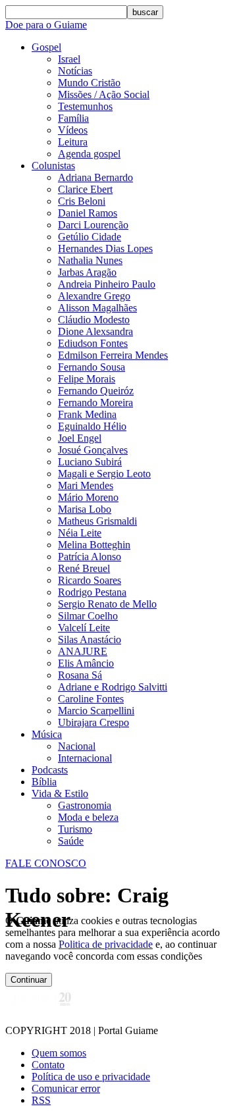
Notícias (75, 70)
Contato (48, 1064)
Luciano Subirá (90, 461)
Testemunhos (85, 106)
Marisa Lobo (84, 509)
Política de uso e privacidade (91, 1076)
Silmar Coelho (88, 615)
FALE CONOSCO (45, 863)
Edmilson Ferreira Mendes (113, 355)
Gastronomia (84, 805)
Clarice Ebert (85, 189)
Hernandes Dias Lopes (105, 248)
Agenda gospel (89, 153)
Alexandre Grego (94, 295)
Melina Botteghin (94, 544)
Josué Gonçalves (93, 449)
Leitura (73, 141)
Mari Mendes (85, 485)
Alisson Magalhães (97, 307)
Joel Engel (79, 438)
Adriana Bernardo (95, 177)
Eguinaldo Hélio (92, 426)
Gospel (46, 47)
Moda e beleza (88, 817)
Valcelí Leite (84, 627)
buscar (145, 12)
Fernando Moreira (95, 402)
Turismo (75, 829)
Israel (69, 59)
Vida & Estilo (60, 793)
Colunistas (53, 165)
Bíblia (44, 781)
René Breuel (84, 568)
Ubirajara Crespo (93, 722)
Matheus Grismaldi (97, 521)
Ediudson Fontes (93, 343)
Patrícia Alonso (89, 556)
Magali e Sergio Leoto (104, 473)
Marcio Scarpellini (96, 710)
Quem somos (59, 1052)
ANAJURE (82, 651)
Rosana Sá (80, 675)
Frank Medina (87, 414)
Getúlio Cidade (89, 236)
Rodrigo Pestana (92, 592)
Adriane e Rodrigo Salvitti (112, 686)
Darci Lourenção (93, 224)
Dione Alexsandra (95, 331)
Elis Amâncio (86, 663)
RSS (41, 1100)
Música (47, 734)
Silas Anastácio (89, 639)
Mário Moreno (88, 497)
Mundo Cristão (89, 82)
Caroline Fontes (91, 698)
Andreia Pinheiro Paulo (106, 284)
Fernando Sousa (91, 367)
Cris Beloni (81, 201)
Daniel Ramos (87, 213)
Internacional (85, 758)
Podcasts (50, 769)
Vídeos (73, 130)
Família (73, 118)
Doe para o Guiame (46, 24)
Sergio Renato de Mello (107, 604)
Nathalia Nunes (90, 260)
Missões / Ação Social (103, 94)
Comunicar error (66, 1088)
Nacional (76, 746)
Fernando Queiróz (96, 390)
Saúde (71, 840)
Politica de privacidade (106, 944)
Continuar (29, 980)
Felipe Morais (86, 378)
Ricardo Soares (89, 580)
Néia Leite (79, 532)
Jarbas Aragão (87, 272)
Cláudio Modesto (94, 319)
